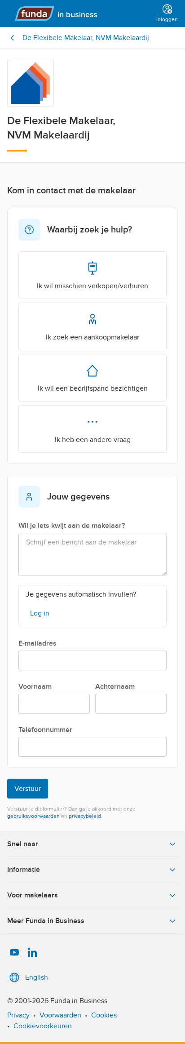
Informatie (23, 869)
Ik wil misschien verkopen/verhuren (92, 285)
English (36, 977)
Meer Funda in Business (45, 920)
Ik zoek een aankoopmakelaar (92, 337)
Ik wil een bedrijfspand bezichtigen (93, 388)
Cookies (104, 1015)
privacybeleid (85, 816)
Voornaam (35, 686)
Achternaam (115, 686)
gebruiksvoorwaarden (33, 816)
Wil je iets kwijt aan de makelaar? (71, 525)
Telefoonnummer (45, 729)
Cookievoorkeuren (42, 1026)
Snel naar (22, 843)
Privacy (18, 1015)
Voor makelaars (32, 895)
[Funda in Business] (80, 13)
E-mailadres (37, 643)
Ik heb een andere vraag (93, 439)
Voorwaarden (60, 1015)
